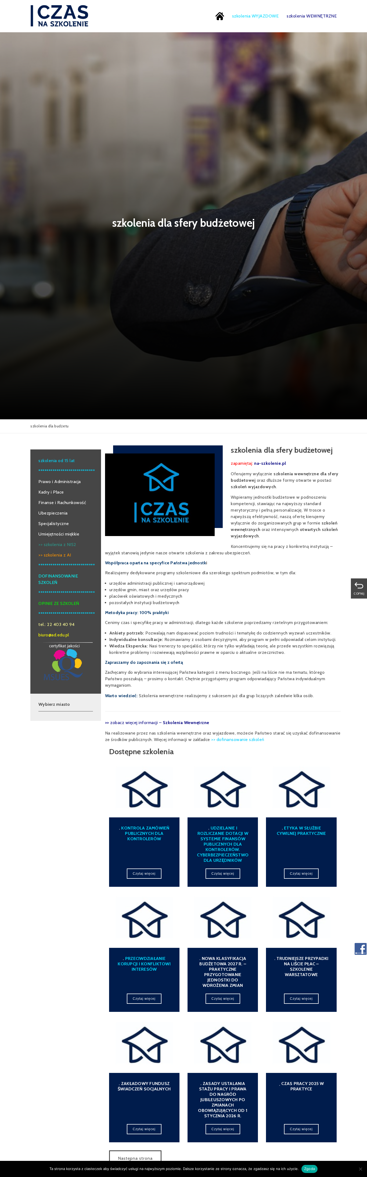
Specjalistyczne (53, 523)
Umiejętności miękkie (58, 534)
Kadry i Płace (51, 492)
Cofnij (359, 593)
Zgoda (309, 1169)
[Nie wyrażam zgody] (360, 1169)
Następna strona (135, 1158)
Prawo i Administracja (59, 481)
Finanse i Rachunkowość (62, 502)
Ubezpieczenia (53, 513)
